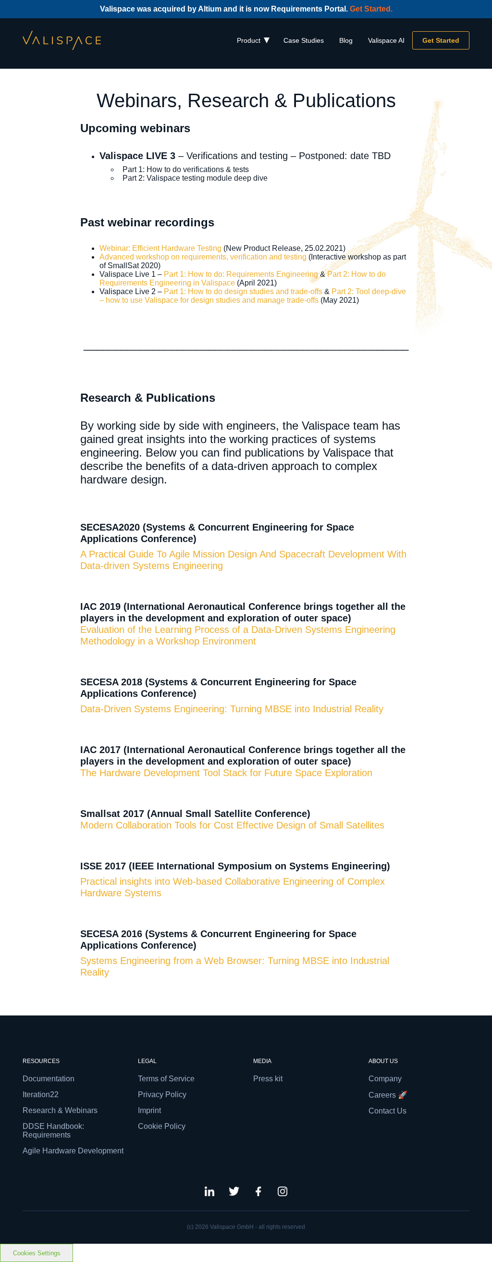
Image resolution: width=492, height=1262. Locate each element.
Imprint (149, 1110)
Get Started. (371, 9)
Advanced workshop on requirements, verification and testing (203, 257)
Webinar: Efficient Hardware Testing (161, 248)
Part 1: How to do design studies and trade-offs (243, 291)
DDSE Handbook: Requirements (53, 1130)
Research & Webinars (60, 1110)
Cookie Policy (161, 1126)
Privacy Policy (162, 1094)
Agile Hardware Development (73, 1151)
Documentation (48, 1079)
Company (385, 1079)
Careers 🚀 (388, 1095)
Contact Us (387, 1111)
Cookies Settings (37, 1253)
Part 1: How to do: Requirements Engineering (241, 274)
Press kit (268, 1079)
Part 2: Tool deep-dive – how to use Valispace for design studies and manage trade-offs (252, 295)
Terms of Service (166, 1079)
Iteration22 (41, 1094)
